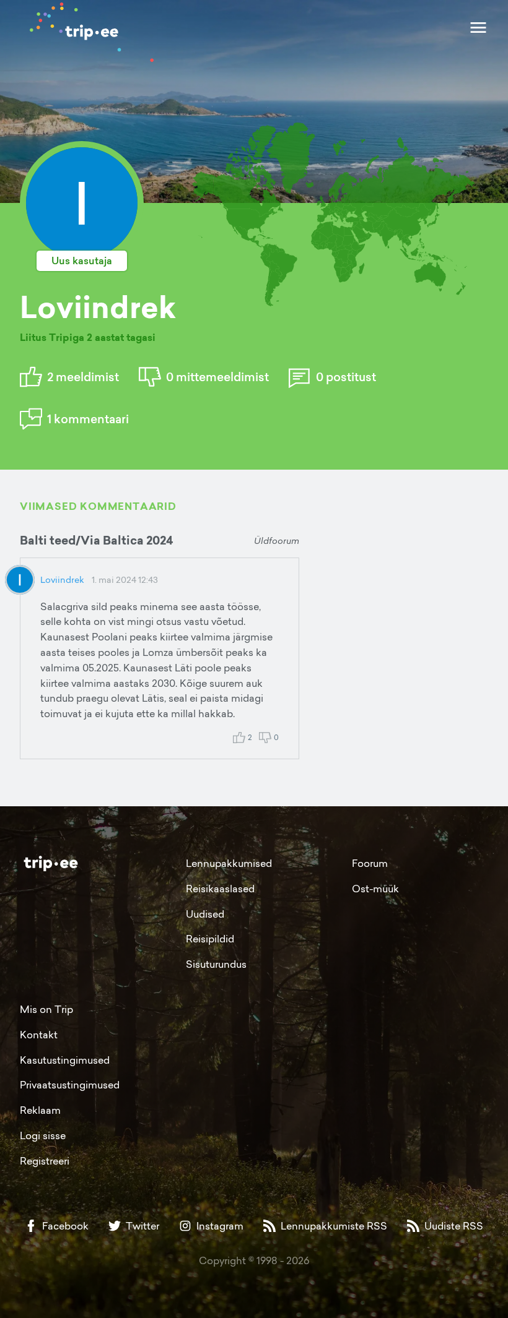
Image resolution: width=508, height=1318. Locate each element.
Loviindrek (62, 579)
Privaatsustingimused (70, 1085)
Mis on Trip (46, 1009)
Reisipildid (210, 938)
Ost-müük (375, 888)
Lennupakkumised (229, 863)
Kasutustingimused (65, 1060)
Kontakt (39, 1034)
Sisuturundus (216, 964)
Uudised (205, 914)
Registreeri (44, 1161)
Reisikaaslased (220, 888)
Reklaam (40, 1110)
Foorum (370, 863)
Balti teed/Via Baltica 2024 (96, 540)
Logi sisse (43, 1135)
